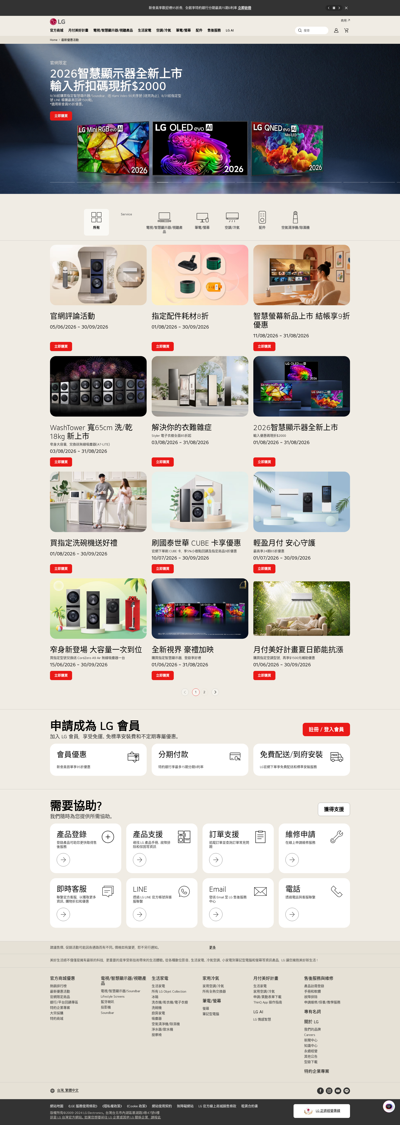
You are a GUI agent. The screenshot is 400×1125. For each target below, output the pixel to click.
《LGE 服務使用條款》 (82, 1106)
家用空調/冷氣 (213, 986)
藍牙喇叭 (107, 1002)
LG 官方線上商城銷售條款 (217, 1106)
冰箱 (155, 997)
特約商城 (56, 1019)
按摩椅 (157, 1035)
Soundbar (107, 1013)
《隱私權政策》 (112, 1106)
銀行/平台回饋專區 (64, 1002)
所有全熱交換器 (214, 991)
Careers (309, 1035)
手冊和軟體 (312, 991)
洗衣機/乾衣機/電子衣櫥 (170, 1002)
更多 (212, 947)
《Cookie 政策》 (137, 1106)
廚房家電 (158, 1013)
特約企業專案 (60, 1008)
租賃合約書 (249, 1106)
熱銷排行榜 (58, 986)
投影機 (106, 1007)
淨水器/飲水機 (162, 1029)
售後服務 (214, 30)
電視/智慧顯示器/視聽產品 (113, 30)
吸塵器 (157, 1019)
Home (54, 39)
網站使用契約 (162, 1106)
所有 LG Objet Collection (169, 991)
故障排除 (311, 997)
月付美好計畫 (78, 30)
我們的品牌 (312, 1029)
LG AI (230, 30)
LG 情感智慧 (262, 1019)
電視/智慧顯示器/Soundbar (120, 991)
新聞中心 (311, 1040)
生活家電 (144, 30)
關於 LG (311, 1021)
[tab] (96, 222)
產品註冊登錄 (314, 986)
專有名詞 (312, 1011)
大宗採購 (56, 1013)
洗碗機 (157, 1008)
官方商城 (56, 30)
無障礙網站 (185, 1106)
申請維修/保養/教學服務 (322, 1002)
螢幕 (205, 1009)
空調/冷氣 (163, 30)
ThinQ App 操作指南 (267, 1002)
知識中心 (311, 1046)
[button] (311, 30)
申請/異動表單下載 (267, 997)
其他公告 (311, 1056)
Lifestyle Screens (113, 996)
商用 (344, 20)
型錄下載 (311, 1062)
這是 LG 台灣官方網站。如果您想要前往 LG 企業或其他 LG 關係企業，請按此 (105, 1117)
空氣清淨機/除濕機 (166, 1024)
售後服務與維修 (318, 978)
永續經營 (311, 1051)
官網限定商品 (60, 997)
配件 (199, 30)
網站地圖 (56, 1106)
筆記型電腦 (210, 1014)
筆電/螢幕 (183, 30)
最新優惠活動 (60, 991)
